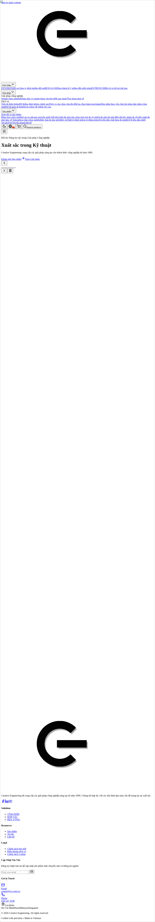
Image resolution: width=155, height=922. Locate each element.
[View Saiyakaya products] (62, 655)
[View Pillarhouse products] (37, 655)
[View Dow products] (13, 642)
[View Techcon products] (134, 655)
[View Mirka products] (134, 642)
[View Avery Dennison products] (110, 630)
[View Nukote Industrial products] (13, 655)
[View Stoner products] (110, 655)
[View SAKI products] (86, 655)
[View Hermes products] (37, 642)
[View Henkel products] (13, 630)
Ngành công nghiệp (10, 196)
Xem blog (6, 683)
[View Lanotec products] (86, 642)
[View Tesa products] (37, 630)
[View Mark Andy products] (110, 642)
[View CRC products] (134, 630)
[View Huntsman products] (62, 642)
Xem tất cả (6, 599)
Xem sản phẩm (27, 196)
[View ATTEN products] (86, 630)
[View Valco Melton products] (13, 668)
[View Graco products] (62, 630)
